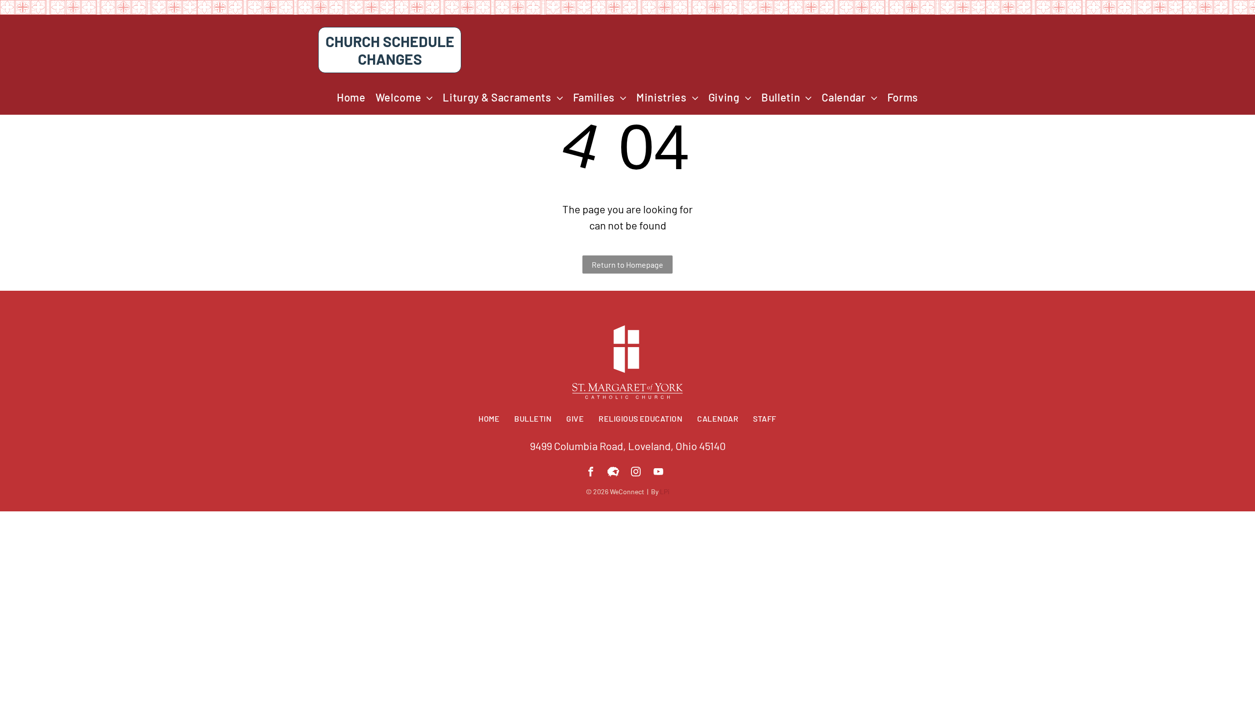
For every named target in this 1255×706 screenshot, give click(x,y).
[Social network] (613, 472)
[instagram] (635, 472)
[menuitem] (351, 97)
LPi (665, 491)
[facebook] (590, 472)
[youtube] (658, 472)
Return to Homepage (627, 264)
